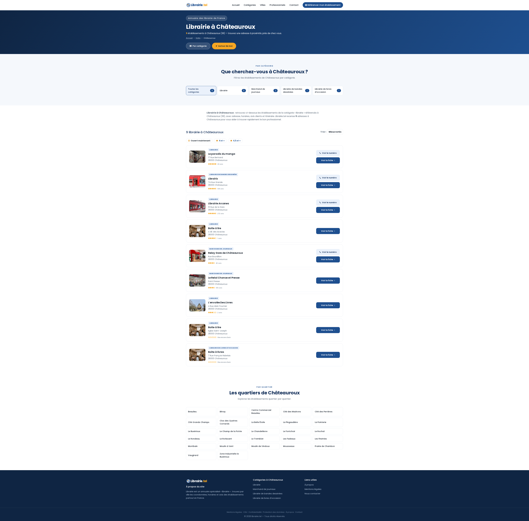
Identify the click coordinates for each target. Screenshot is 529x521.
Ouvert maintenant (200, 140)
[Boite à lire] (197, 330)
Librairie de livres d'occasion (267, 498)
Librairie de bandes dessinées (267, 493)
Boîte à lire (214, 228)
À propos (309, 484)
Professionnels (277, 5)
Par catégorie (200, 46)
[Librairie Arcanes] (197, 206)
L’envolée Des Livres (220, 302)
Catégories (250, 5)
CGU (245, 512)
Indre (198, 38)
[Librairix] (197, 181)
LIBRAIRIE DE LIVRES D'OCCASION (223, 348)
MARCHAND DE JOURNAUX (220, 249)
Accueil (236, 5)
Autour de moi (225, 46)
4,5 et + (237, 140)
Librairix (213, 178)
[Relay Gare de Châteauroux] (197, 256)
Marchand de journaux (264, 489)
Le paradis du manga (221, 154)
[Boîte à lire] (197, 231)
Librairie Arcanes (218, 203)
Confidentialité (255, 512)
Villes (262, 5)
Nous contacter (312, 493)
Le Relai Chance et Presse (224, 277)
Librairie (199, 5)
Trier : (323, 131)
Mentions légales (313, 489)
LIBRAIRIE (213, 150)
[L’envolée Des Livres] (197, 305)
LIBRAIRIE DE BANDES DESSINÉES (223, 174)
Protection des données (273, 512)
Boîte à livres (216, 352)
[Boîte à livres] (197, 355)
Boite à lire (214, 327)
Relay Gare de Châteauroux (225, 253)
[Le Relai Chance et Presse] (197, 280)
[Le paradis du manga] (197, 157)
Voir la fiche (327, 160)
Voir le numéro (329, 153)
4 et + (222, 140)
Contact (294, 5)
